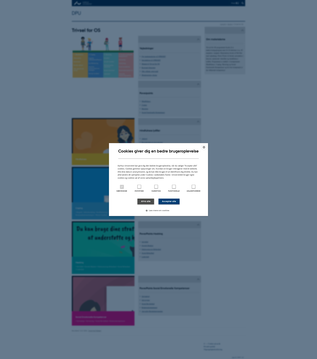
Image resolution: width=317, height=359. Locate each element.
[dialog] (158, 179)
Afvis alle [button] (146, 201)
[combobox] (204, 147)
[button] (158, 210)
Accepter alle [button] (169, 201)
